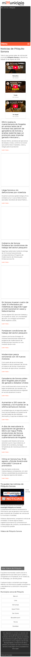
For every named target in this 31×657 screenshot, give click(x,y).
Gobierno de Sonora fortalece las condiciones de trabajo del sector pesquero (15, 245)
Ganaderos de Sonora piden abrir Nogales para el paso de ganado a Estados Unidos (15, 380)
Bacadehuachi (15, 617)
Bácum (15, 596)
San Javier (15, 613)
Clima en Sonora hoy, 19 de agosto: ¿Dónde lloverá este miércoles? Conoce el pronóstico (14, 462)
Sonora (6, 8)
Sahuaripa (15, 605)
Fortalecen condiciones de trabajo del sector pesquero (14, 332)
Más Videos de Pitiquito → (13, 568)
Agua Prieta (15, 609)
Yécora (15, 622)
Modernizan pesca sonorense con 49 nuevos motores (13, 356)
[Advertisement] (15, 25)
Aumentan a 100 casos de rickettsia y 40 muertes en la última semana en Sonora (15, 404)
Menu (4, 43)
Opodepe (15, 626)
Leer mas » (5, 150)
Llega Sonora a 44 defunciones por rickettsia (14, 191)
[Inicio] (1, 8)
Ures (15, 600)
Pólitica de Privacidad (6, 655)
